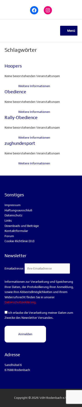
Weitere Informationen (34, 86)
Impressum (12, 205)
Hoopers (13, 65)
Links (8, 220)
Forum (9, 236)
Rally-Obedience (21, 117)
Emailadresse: (15, 268)
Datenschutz (13, 215)
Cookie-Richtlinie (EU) (20, 241)
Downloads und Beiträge (22, 226)
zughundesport (20, 143)
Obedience (15, 91)
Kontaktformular (16, 231)
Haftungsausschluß (18, 210)
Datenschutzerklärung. (20, 302)
